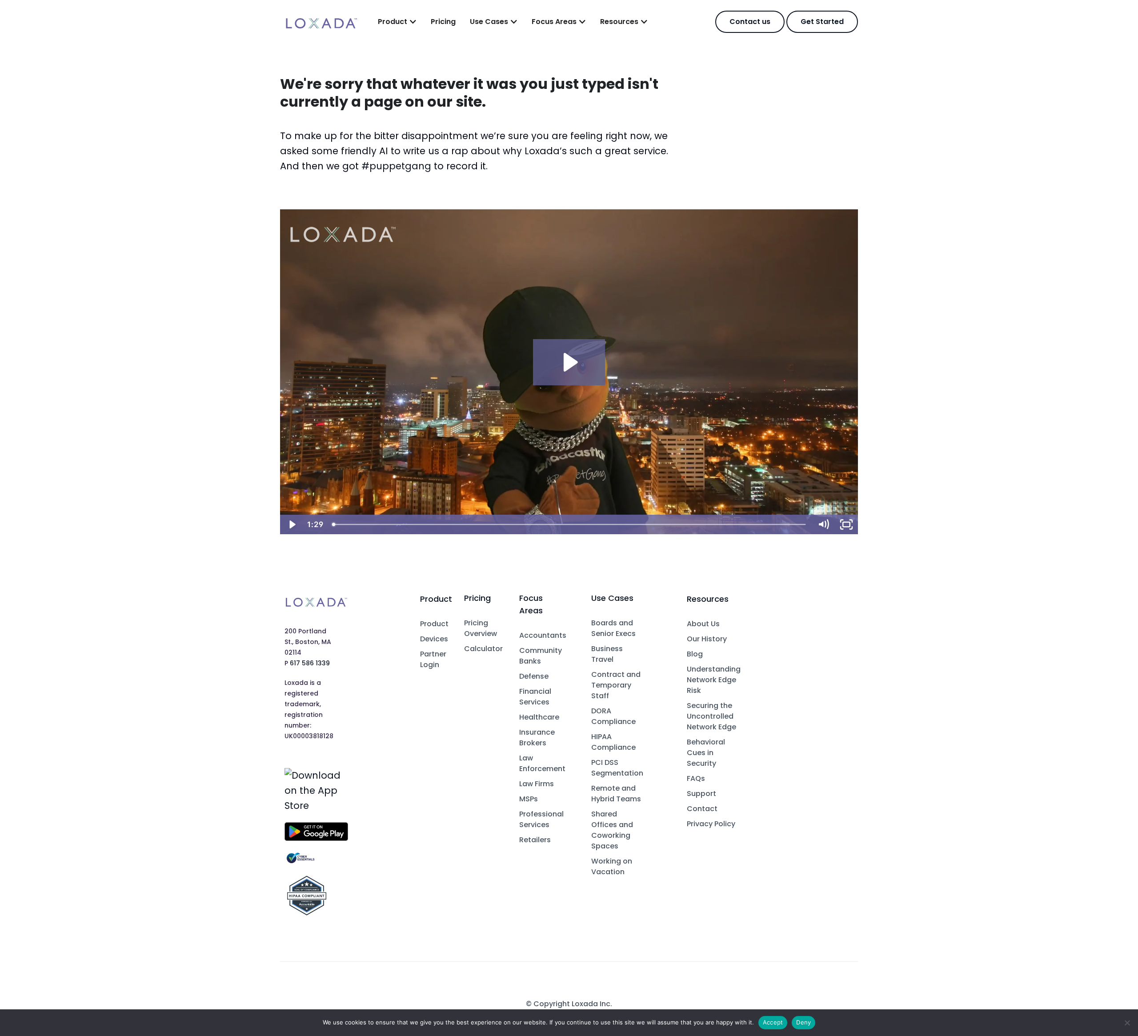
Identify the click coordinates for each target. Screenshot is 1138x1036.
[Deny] (1126, 1022)
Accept (773, 1022)
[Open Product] (413, 21)
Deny (803, 1022)
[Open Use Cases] (513, 21)
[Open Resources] (644, 21)
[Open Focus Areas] (582, 21)
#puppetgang (396, 166)
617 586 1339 (310, 663)
